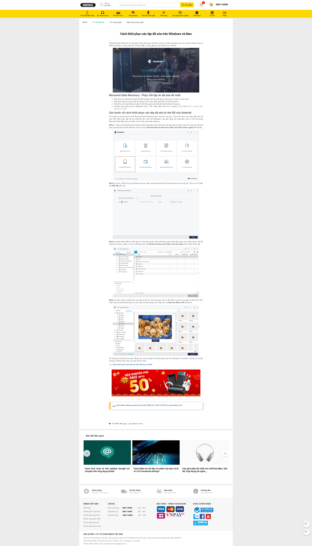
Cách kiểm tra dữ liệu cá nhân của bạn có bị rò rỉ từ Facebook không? (156, 470)
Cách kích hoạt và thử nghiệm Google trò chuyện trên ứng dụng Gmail (107, 470)
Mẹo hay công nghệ (135, 22)
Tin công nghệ (116, 22)
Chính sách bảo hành (91, 515)
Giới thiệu (87, 508)
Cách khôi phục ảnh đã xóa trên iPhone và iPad (132, 364)
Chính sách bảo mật (91, 522)
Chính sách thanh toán (92, 526)
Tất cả (84, 22)
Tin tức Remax (98, 22)
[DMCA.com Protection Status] (211, 523)
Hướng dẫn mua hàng (91, 511)
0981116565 (127, 508)
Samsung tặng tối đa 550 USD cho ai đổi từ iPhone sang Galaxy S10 (154, 405)
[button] (86, 453)
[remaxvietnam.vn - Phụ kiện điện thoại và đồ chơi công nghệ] (88, 4)
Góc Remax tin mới (135, 423)
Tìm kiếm (188, 5)
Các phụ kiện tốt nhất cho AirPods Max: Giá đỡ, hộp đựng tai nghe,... (204, 470)
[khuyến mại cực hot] (156, 383)
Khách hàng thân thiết (91, 518)
